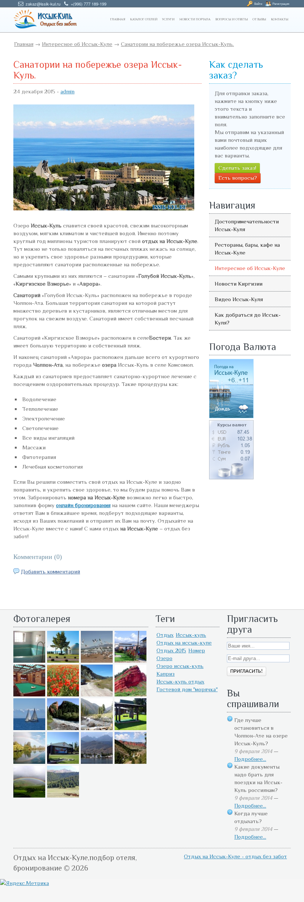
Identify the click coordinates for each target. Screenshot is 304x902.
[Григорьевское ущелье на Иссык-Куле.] (63, 795)
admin (67, 91)
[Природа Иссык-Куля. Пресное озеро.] (29, 762)
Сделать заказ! (237, 167)
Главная (23, 44)
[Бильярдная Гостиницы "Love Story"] (29, 694)
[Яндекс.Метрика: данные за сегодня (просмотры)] (24, 883)
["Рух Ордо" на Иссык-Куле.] (63, 762)
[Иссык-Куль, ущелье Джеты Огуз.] (130, 694)
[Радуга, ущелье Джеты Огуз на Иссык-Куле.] (29, 795)
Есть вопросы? (237, 177)
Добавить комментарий (50, 571)
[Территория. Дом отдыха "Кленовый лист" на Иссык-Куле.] (130, 661)
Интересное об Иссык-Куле (77, 44)
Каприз (165, 673)
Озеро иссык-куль (180, 666)
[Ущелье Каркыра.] (97, 694)
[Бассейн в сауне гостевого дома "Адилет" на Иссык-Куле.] (29, 661)
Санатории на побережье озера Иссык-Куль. (177, 44)
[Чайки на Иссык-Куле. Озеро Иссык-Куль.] (97, 661)
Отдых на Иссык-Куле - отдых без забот (235, 856)
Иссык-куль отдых (180, 681)
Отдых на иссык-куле (184, 642)
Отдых (165, 635)
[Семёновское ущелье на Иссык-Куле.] (97, 728)
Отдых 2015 (171, 650)
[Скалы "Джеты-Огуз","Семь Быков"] (130, 762)
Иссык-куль (191, 635)
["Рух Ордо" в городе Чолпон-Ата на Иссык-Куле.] (63, 661)
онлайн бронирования (83, 505)
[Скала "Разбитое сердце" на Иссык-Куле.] (63, 728)
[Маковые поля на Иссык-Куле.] (63, 694)
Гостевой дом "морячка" (187, 689)
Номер (196, 650)
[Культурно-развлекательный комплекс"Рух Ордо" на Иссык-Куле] (130, 728)
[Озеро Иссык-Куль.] (29, 728)
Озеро (164, 658)
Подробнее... (250, 759)
